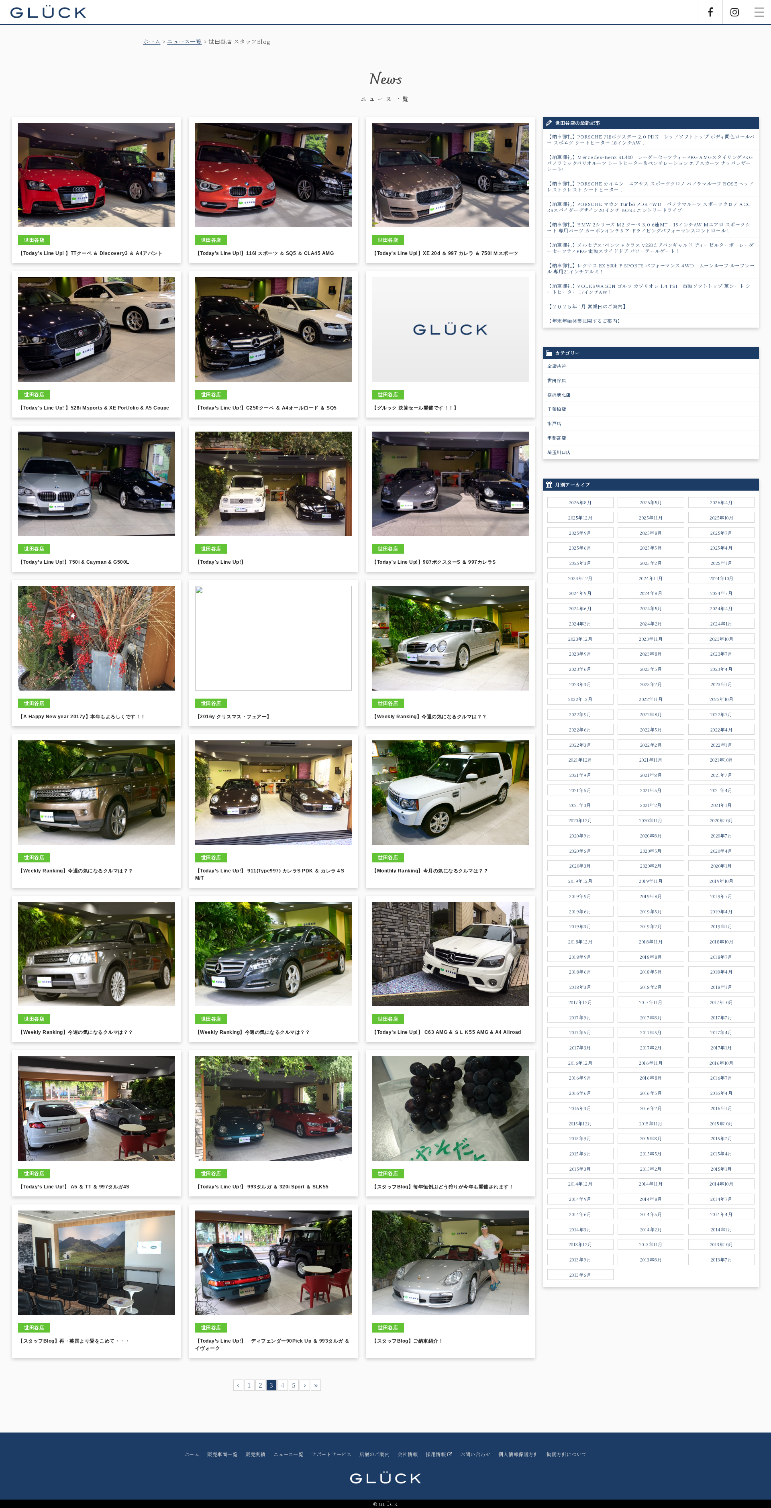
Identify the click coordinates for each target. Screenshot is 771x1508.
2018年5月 (651, 971)
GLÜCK (48, 12)
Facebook (710, 12)
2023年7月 (721, 653)
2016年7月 (721, 1077)
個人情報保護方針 (518, 1454)
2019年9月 (580, 896)
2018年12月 (580, 941)
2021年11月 (651, 759)
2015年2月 (651, 1169)
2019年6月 (580, 911)
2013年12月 (580, 1244)
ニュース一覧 (184, 41)
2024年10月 (722, 578)
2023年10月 (721, 639)
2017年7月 (721, 1017)
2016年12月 (580, 1063)
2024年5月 (651, 608)
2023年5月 (651, 669)
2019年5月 (651, 911)
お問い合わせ (475, 1454)
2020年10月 (721, 820)
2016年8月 (651, 1077)
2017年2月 (651, 1047)
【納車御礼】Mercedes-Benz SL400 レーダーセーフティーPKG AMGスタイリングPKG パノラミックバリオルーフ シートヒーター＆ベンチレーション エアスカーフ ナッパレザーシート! (650, 162)
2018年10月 (721, 941)
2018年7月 (721, 957)
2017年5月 (651, 1032)
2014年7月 (721, 1199)
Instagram (735, 12)
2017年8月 (651, 1017)
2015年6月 (580, 1153)
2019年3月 (580, 926)
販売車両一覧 (222, 1454)
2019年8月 (651, 896)
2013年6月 (580, 1275)
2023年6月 (580, 669)
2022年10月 (721, 699)
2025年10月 (721, 517)
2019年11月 (651, 881)
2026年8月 (580, 502)
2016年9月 (580, 1077)
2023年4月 (721, 669)
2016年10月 (721, 1063)
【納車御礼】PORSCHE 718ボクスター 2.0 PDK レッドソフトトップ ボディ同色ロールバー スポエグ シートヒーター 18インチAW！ (651, 139)
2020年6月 (580, 851)
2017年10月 (721, 1002)
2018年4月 (721, 971)
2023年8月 (651, 653)
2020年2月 (651, 865)
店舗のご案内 (374, 1454)
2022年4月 (721, 729)
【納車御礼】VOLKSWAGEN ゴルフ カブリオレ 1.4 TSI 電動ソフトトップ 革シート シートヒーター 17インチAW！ (649, 288)
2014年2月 (651, 1229)
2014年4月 (721, 1214)
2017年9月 (580, 1017)
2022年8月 (651, 714)
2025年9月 (580, 533)
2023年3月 (580, 684)
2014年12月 (580, 1183)
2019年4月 (721, 911)
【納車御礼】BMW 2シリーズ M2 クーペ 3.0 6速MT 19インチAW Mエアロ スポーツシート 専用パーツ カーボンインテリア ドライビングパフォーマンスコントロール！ (648, 227)
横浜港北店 (559, 394)
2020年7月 (721, 835)
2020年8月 (651, 835)
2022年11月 (651, 699)
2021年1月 (721, 805)
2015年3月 (580, 1169)
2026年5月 (651, 502)
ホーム (152, 41)
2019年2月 (651, 926)
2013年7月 (721, 1259)
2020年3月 (580, 865)
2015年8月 (651, 1138)
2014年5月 (651, 1214)
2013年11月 (651, 1244)
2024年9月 (580, 593)
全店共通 (556, 366)
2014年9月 (580, 1199)
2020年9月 (580, 835)
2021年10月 (721, 759)
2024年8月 (651, 593)
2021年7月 (721, 775)
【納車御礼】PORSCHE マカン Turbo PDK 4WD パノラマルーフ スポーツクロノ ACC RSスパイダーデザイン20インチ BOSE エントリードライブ (649, 206)
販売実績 (255, 1454)
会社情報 (408, 1454)
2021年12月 (580, 759)
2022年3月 (580, 745)
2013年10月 (721, 1244)
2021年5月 (651, 790)
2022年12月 (580, 699)
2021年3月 (580, 805)
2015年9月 (580, 1138)
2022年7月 (721, 714)
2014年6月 (580, 1214)
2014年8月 (651, 1199)
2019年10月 (721, 881)
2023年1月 (721, 684)
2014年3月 (580, 1229)
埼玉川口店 (559, 452)
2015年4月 (721, 1153)
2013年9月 (580, 1259)
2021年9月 (580, 775)
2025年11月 (651, 517)
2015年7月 (721, 1138)
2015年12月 (580, 1123)
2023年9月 (580, 653)
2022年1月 (721, 745)
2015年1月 (721, 1169)
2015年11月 (651, 1123)
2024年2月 (651, 623)
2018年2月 (651, 987)
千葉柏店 (556, 409)
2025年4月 (721, 547)
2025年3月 (580, 563)
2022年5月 (651, 729)
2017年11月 (651, 1002)
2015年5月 (651, 1153)
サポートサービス (331, 1454)
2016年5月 (651, 1093)
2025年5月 (651, 547)
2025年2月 (651, 563)
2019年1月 (721, 926)
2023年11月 (651, 639)
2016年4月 (721, 1093)
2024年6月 (580, 608)
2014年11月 (651, 1183)
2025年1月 (721, 563)
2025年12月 (580, 517)
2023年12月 (580, 639)
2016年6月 (580, 1093)
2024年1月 (721, 623)
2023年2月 (651, 684)
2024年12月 (580, 578)
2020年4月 (721, 851)
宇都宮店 (556, 437)
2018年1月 (721, 987)
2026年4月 (721, 502)
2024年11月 (651, 578)
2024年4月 (721, 608)
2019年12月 (580, 881)
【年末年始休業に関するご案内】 (584, 320)
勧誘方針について (567, 1454)
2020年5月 (651, 851)
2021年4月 (721, 790)
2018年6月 (580, 971)
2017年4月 (721, 1032)
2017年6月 (580, 1032)
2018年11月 (651, 941)
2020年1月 (721, 865)
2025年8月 (651, 533)
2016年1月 (721, 1108)
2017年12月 (580, 1002)
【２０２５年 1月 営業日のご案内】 (587, 306)
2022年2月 (651, 745)
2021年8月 (651, 775)
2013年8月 (651, 1259)
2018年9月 (580, 957)
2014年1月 (721, 1229)
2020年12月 (580, 820)
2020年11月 (651, 820)
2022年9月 (580, 714)
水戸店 (554, 423)
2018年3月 (580, 987)
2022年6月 (580, 729)
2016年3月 (580, 1108)
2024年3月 (580, 623)
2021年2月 (651, 805)
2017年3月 (580, 1047)
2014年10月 (721, 1183)
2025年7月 (721, 533)
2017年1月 (721, 1047)
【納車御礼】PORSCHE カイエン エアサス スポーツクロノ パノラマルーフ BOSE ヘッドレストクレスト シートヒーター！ (650, 186)
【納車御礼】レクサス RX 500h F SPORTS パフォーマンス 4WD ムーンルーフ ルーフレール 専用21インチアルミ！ (651, 268)
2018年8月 (651, 957)
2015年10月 (721, 1123)
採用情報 (436, 1454)
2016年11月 (651, 1063)
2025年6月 (580, 547)
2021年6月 (580, 790)
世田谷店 (556, 380)
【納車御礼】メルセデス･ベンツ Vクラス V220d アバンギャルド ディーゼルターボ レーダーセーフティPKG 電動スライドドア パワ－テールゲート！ (650, 247)
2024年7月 (721, 593)
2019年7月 (721, 896)
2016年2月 (651, 1108)
